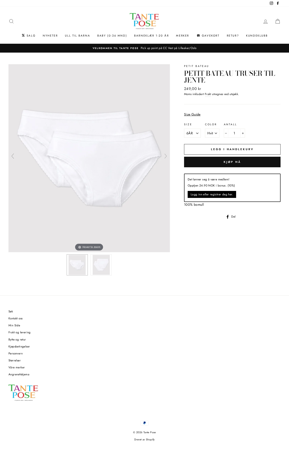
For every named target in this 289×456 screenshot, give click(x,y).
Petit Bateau (196, 66)
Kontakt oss (15, 318)
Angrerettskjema (18, 374)
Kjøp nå (232, 162)
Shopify (150, 439)
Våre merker (16, 367)
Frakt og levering (19, 332)
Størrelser (14, 360)
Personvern (15, 353)
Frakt (208, 94)
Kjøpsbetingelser (19, 346)
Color (211, 124)
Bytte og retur (17, 339)
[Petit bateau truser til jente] (77, 264)
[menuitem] (28, 35)
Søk (10, 311)
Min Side (14, 325)
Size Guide (192, 114)
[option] (144, 48)
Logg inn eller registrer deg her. (212, 194)
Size (188, 124)
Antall (230, 124)
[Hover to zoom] (89, 157)
